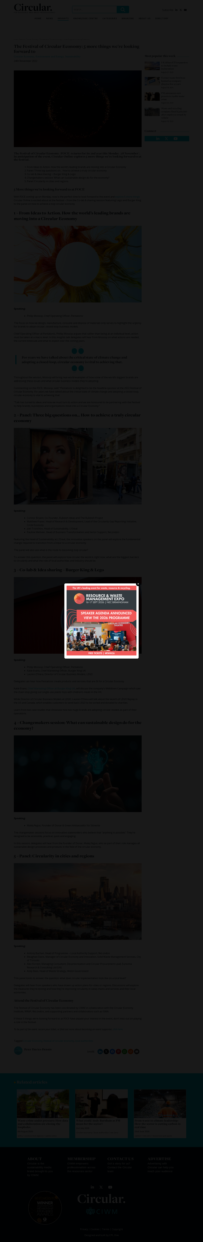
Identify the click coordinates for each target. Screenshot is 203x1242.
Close (138, 584)
